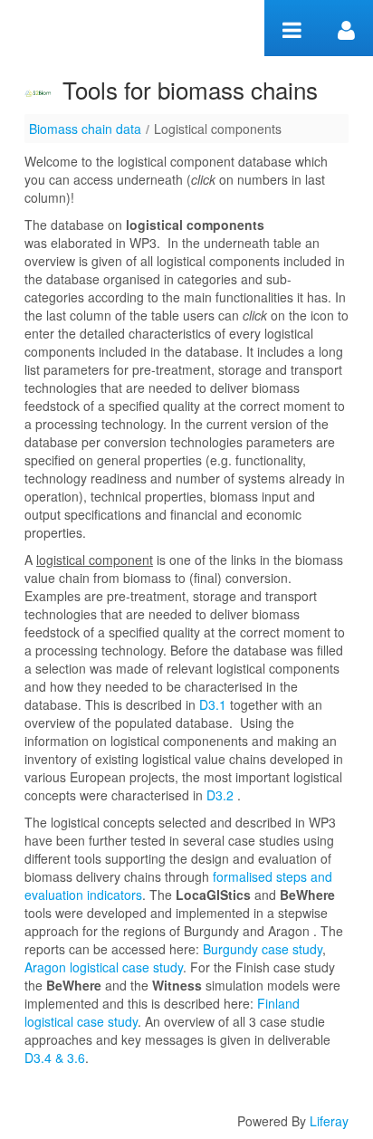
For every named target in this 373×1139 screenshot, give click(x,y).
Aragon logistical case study (103, 967)
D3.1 (212, 704)
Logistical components (218, 129)
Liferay (329, 1121)
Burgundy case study (262, 949)
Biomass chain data (85, 129)
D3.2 (220, 795)
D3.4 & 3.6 (54, 1057)
